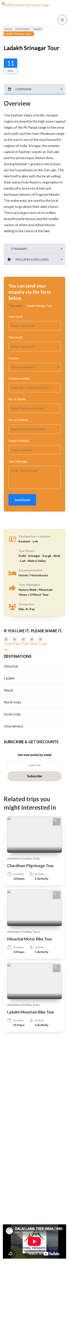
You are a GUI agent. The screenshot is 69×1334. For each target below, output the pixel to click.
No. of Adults (18, 399)
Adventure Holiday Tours (23, 858)
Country (14, 358)
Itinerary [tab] (19, 248)
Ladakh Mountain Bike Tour (30, 1012)
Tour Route (26, 551)
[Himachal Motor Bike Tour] (34, 908)
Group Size (26, 604)
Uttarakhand (13, 726)
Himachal (11, 666)
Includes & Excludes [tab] (32, 259)
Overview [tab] (23, 89)
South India (12, 714)
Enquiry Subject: (20, 440)
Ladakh (9, 678)
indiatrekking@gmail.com (31, 1122)
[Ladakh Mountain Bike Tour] (34, 981)
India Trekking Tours (48, 1315)
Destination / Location (34, 536)
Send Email (22, 500)
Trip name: (16, 305)
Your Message (18, 461)
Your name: (16, 316)
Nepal (8, 690)
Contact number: (20, 378)
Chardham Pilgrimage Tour (30, 865)
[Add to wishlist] (56, 821)
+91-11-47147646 (26, 1113)
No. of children (18, 420)
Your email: (16, 337)
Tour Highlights (29, 584)
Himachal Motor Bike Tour (29, 939)
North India (12, 702)
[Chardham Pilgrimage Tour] (34, 834)
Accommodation (30, 570)
